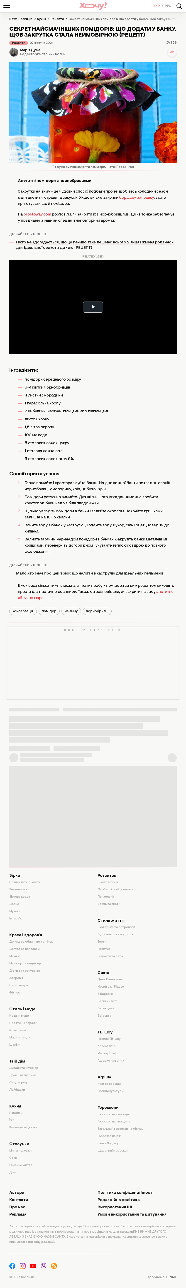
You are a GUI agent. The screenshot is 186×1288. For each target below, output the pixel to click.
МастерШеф (107, 1053)
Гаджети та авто (110, 956)
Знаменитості (19, 889)
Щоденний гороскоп (113, 1150)
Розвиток (107, 876)
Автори (16, 1193)
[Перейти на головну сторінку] (93, 6)
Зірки (14, 876)
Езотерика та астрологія (116, 927)
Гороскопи (108, 1108)
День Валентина (110, 979)
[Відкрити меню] (6, 5)
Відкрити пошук (179, 6)
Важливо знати (109, 904)
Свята (103, 973)
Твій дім (17, 1062)
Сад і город (18, 1082)
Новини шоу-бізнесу (24, 882)
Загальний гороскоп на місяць (120, 1129)
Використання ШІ (115, 1207)
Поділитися (172, 52)
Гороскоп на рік (109, 1136)
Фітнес (14, 992)
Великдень (106, 1008)
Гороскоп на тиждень (114, 1121)
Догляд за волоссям (24, 949)
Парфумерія (19, 985)
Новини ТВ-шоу (109, 1039)
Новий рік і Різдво (111, 986)
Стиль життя (111, 921)
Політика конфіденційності (126, 1193)
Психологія (106, 897)
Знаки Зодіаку (108, 1143)
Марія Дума (30, 50)
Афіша (104, 1077)
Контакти (18, 1200)
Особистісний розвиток (116, 889)
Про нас (17, 1207)
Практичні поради (23, 1023)
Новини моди (19, 1016)
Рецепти (18, 43)
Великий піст (107, 1001)
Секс (13, 1158)
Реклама (17, 1215)
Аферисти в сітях (111, 1061)
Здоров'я (16, 978)
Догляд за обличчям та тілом (31, 942)
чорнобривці (97, 611)
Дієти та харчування (25, 971)
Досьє (14, 904)
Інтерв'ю (15, 918)
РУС (168, 6)
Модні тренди (19, 1037)
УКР (157, 6)
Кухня (15, 1107)
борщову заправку (136, 198)
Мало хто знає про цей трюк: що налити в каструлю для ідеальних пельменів (89, 574)
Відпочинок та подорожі (116, 934)
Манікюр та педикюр (25, 963)
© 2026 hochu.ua (22, 1277)
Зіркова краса (19, 897)
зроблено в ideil (162, 1277)
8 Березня (105, 994)
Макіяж (14, 956)
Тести (102, 942)
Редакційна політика (119, 1200)
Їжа (12, 1120)
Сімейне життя (20, 1165)
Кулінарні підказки (23, 1127)
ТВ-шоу (105, 1032)
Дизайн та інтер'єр (23, 1068)
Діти (12, 1172)
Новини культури (110, 1091)
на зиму (71, 611)
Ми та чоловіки (20, 1150)
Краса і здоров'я (25, 935)
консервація (23, 611)
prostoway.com (37, 215)
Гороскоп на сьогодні (114, 1114)
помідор (49, 611)
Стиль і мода (22, 1009)
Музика (14, 911)
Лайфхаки (17, 1090)
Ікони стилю (18, 1030)
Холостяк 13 (107, 1046)
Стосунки (19, 1144)
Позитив (104, 949)
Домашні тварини (22, 1075)
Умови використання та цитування (132, 1215)
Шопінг (14, 1045)
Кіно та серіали (109, 1084)
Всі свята (104, 1016)
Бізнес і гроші (108, 882)
